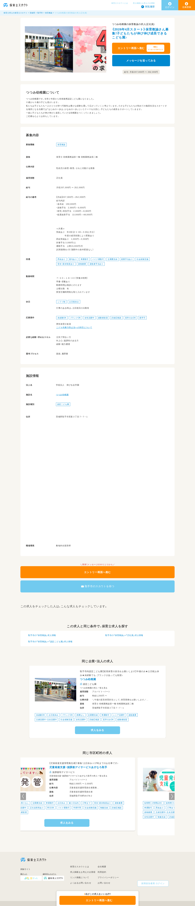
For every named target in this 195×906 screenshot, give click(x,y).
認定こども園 (63, 404)
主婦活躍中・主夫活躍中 (46, 720)
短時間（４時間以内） (45, 803)
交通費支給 (112, 259)
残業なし (80, 715)
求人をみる (97, 730)
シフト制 (61, 302)
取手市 (40, 13)
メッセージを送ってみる (141, 60)
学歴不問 (120, 812)
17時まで (63, 807)
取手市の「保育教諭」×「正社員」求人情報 (124, 635)
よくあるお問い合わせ (80, 883)
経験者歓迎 (103, 318)
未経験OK (62, 318)
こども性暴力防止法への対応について (74, 327)
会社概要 (102, 866)
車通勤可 (85, 259)
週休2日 (117, 817)
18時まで (75, 807)
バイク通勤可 (98, 259)
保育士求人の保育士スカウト (15, 13)
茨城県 (32, 13)
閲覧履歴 (150, 6)
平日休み (93, 812)
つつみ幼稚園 (62, 395)
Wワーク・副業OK (90, 807)
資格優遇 (82, 264)
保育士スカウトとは (119, 3)
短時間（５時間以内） (67, 803)
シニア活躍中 (119, 715)
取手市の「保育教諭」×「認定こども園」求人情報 (50, 641)
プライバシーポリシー (108, 877)
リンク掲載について (79, 877)
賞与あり (73, 259)
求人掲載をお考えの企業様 (144, 3)
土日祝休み (74, 302)
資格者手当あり (96, 264)
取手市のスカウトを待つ (99, 586)
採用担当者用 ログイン (153, 883)
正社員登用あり (79, 812)
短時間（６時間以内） (88, 803)
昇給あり (61, 259)
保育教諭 (48, 13)
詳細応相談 (116, 318)
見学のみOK (130, 318)
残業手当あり (127, 259)
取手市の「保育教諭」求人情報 (42, 635)
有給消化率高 (107, 812)
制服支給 (53, 817)
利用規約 (102, 872)
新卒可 (142, 318)
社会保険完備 (142, 259)
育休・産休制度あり (66, 264)
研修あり (132, 812)
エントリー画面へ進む (140, 48)
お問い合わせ (104, 883)
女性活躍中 (89, 318)
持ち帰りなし (134, 803)
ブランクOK (75, 318)
